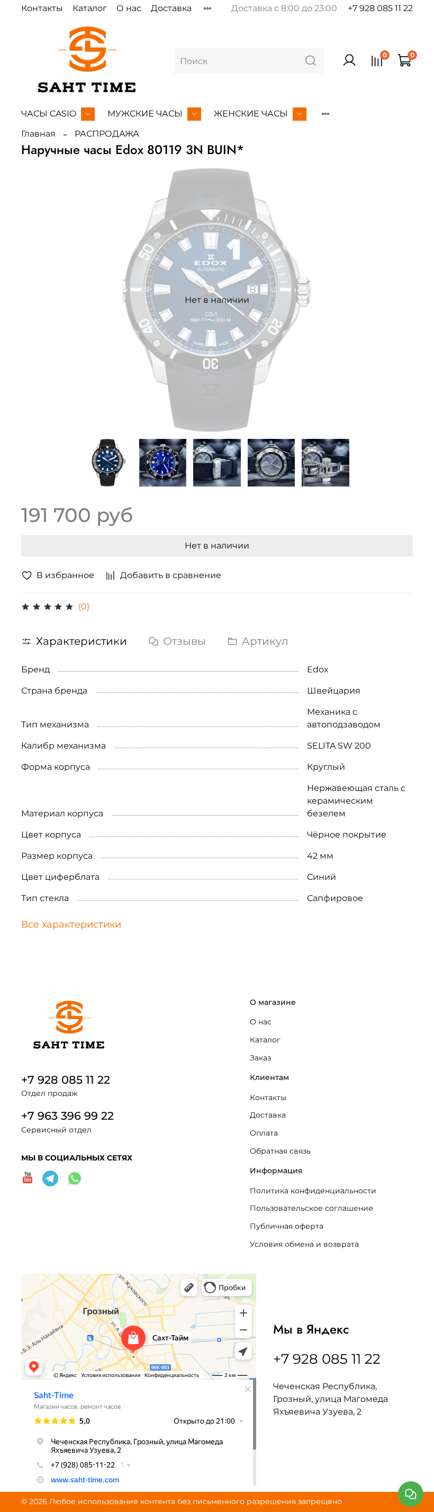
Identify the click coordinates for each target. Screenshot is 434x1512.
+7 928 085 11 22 (380, 8)
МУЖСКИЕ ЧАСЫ (145, 114)
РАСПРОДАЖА (107, 134)
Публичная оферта (286, 1226)
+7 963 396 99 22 (67, 1115)
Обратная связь (280, 1151)
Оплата (264, 1133)
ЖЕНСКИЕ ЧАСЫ (251, 114)
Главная (38, 134)
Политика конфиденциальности (313, 1190)
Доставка (171, 8)
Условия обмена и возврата (304, 1244)
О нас (128, 8)
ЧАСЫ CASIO (48, 114)
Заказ (260, 1058)
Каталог (90, 8)
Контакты (42, 8)
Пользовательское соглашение (311, 1208)
